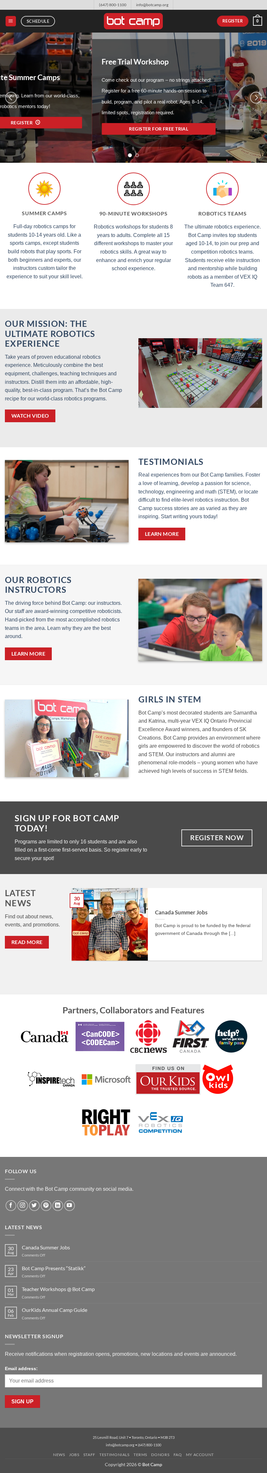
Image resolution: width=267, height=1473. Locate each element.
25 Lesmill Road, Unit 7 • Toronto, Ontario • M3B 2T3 (134, 1437)
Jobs (74, 1454)
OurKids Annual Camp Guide (54, 1310)
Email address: (21, 1368)
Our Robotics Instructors (38, 585)
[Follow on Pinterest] (46, 1205)
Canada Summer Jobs (181, 912)
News (59, 1454)
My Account (200, 1454)
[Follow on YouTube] (69, 1205)
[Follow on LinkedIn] (57, 1205)
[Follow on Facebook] (11, 1205)
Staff (89, 1454)
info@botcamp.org (152, 4)
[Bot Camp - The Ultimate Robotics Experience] (133, 21)
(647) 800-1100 (112, 4)
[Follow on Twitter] (34, 1205)
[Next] (256, 98)
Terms (140, 1454)
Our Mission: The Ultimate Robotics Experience (50, 333)
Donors (160, 1454)
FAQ (178, 1454)
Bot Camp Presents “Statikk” (54, 1268)
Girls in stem (170, 699)
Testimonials (171, 461)
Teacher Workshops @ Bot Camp (58, 1289)
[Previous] (11, 98)
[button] (11, 21)
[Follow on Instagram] (22, 1205)
